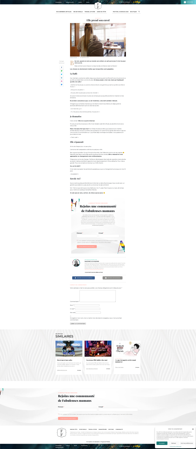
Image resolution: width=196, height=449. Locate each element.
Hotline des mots (70, 2)
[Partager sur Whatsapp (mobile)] (61, 71)
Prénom (80, 233)
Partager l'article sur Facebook (84, 277)
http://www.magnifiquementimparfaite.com (94, 269)
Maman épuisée (103, 429)
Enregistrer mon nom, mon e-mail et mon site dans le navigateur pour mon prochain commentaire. (96, 319)
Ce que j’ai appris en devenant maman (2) (125, 361)
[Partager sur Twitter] (61, 74)
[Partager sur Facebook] (61, 67)
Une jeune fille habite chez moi (96, 360)
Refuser (173, 443)
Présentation (58, 2)
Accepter (162, 443)
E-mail (101, 233)
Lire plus (79, 370)
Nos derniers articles (63, 11)
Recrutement (84, 445)
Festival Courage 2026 (120, 11)
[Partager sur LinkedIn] (61, 77)
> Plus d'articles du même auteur (94, 272)
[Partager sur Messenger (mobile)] (61, 84)
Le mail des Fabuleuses (124, 2)
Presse (87, 2)
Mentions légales (59, 447)
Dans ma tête (101, 11)
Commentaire (74, 301)
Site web (72, 312)
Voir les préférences (187, 443)
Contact (80, 2)
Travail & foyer (89, 11)
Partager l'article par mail (113, 277)
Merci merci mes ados (64, 360)
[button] (193, 429)
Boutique (133, 11)
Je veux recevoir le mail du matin (86, 246)
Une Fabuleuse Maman (92, 368)
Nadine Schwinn (73, 57)
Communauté (119, 429)
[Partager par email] (61, 81)
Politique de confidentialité (175, 446)
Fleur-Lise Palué (119, 367)
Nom (72, 305)
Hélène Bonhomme (62, 370)
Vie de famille (78, 11)
